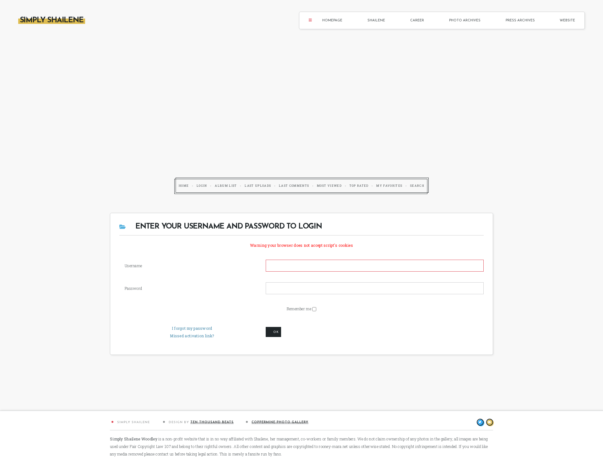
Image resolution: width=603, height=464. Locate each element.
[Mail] (489, 422)
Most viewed (329, 185)
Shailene (376, 20)
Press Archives (520, 20)
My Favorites (389, 185)
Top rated (359, 185)
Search (417, 185)
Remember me (299, 308)
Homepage (332, 20)
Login (202, 185)
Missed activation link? (192, 335)
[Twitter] (480, 422)
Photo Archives (465, 20)
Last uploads (258, 185)
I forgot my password (192, 328)
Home (184, 185)
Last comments (294, 185)
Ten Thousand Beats (212, 422)
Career (417, 20)
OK (276, 332)
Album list (226, 185)
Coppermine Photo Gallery (280, 422)
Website (567, 20)
